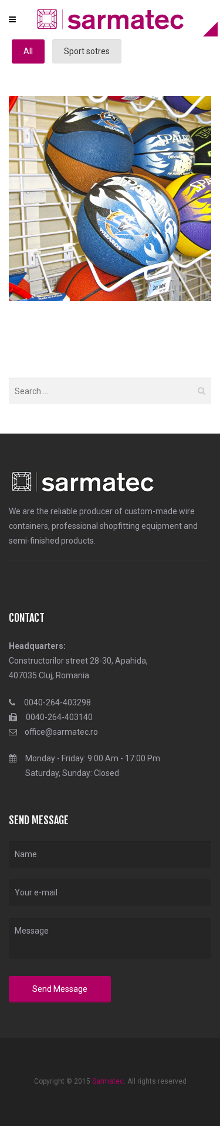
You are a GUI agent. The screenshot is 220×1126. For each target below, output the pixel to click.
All (28, 51)
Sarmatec (108, 1081)
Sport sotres (87, 51)
